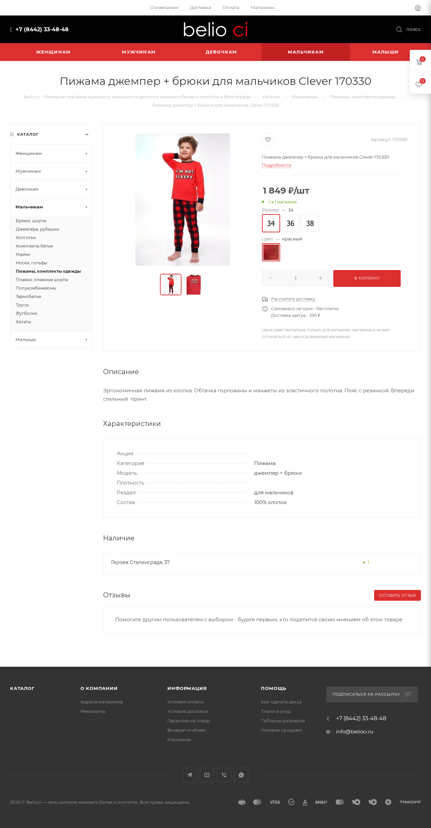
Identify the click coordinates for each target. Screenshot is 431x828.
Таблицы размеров (283, 720)
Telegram (190, 775)
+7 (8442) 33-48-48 (42, 29)
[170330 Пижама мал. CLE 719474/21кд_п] (183, 199)
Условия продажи (281, 730)
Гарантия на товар (188, 720)
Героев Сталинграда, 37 (140, 562)
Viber (224, 775)
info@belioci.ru (354, 731)
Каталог (22, 688)
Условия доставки (187, 711)
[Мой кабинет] (418, 9)
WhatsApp (241, 775)
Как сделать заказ (281, 701)
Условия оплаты (185, 701)
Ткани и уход (275, 711)
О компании (99, 688)
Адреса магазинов (101, 701)
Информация (187, 688)
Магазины (179, 739)
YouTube (207, 775)
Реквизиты (92, 711)
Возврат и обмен (186, 730)
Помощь (273, 688)
